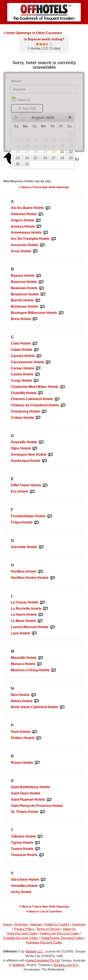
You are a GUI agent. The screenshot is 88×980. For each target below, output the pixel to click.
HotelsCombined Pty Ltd (42, 960)
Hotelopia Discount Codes (44, 942)
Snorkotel (78, 924)
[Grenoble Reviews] (41, 547)
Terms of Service (48, 929)
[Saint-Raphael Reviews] (49, 800)
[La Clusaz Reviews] (42, 602)
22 (71, 152)
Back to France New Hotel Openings (44, 187)
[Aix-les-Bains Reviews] (47, 208)
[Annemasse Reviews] (45, 233)
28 (62, 158)
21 (62, 152)
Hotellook (18, 965)
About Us (69, 929)
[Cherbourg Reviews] (44, 412)
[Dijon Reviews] (34, 448)
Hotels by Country (56, 924)
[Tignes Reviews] (37, 843)
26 (45, 158)
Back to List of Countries (44, 911)
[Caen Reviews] (34, 344)
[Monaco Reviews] (39, 664)
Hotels (27, 208)
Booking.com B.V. (66, 965)
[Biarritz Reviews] (37, 300)
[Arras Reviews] (35, 251)
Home (7, 924)
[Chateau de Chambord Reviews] (63, 405)
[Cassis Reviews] (37, 374)
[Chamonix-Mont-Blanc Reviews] (62, 387)
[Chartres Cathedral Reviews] (57, 399)
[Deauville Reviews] (41, 442)
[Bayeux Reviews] (38, 276)
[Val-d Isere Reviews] (43, 880)
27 (54, 158)
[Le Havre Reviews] (40, 615)
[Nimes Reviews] (36, 701)
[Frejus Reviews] (36, 522)
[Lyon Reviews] (34, 633)
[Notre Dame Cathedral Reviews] (62, 707)
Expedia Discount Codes (20, 938)
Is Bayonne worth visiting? (44, 39)
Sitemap (36, 924)
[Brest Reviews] (35, 319)
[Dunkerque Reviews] (44, 461)
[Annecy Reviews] (38, 227)
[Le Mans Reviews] (40, 621)
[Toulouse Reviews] (41, 855)
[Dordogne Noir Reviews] (50, 455)
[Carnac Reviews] (38, 368)
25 (35, 158)
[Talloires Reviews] (40, 837)
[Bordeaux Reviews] (42, 307)
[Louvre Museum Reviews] (52, 627)
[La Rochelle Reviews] (45, 609)
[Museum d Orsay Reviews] (53, 670)
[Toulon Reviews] (37, 849)
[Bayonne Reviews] (41, 282)
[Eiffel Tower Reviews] (45, 485)
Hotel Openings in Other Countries (32, 33)
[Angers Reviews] (38, 220)
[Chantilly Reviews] (40, 393)
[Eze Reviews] (32, 492)
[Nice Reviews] (33, 695)
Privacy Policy (24, 929)
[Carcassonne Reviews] (48, 362)
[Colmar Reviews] (38, 418)
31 (27, 164)
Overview (21, 924)
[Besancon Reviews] (42, 294)
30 (18, 164)
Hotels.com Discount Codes (59, 933)
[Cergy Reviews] (36, 381)
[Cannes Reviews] (38, 356)
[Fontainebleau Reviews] (49, 516)
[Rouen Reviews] (37, 763)
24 (27, 158)
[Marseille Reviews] (40, 658)
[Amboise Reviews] (40, 214)
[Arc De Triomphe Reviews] (53, 239)
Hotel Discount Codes (22, 933)
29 (71, 158)
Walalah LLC (34, 951)
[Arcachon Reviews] (42, 245)
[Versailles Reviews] (41, 886)
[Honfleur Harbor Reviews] (52, 578)
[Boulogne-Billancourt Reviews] (61, 313)
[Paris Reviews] (34, 732)
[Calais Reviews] (36, 350)
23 (18, 158)
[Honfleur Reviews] (40, 572)
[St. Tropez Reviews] (42, 812)
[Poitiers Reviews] (38, 738)
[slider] (44, 44)
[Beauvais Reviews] (41, 288)
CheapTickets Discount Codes (62, 938)
